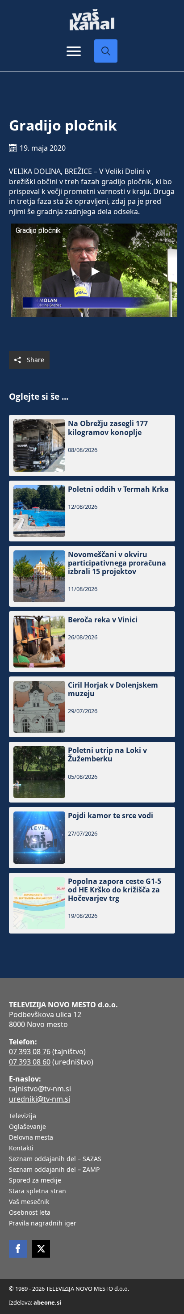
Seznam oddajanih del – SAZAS (55, 1159)
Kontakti (21, 1148)
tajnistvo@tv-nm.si (40, 1089)
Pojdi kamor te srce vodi (110, 815)
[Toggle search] (105, 51)
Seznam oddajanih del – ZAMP (54, 1170)
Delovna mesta (31, 1137)
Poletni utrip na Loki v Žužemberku (107, 754)
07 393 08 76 (29, 1051)
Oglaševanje (27, 1127)
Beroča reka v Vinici (103, 620)
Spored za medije (35, 1180)
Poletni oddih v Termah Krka (118, 489)
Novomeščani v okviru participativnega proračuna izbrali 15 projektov (117, 563)
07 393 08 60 (29, 1062)
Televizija (22, 1116)
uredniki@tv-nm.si (39, 1099)
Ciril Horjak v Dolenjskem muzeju (113, 689)
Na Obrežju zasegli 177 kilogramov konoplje (108, 427)
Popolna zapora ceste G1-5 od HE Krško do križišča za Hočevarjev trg (114, 890)
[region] (92, 1249)
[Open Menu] (74, 51)
